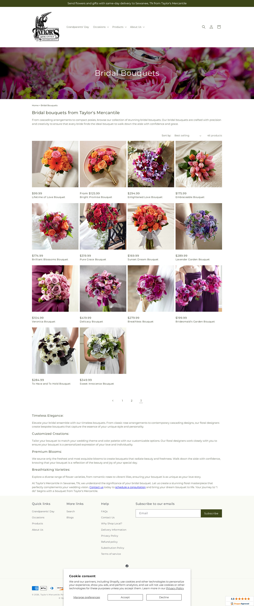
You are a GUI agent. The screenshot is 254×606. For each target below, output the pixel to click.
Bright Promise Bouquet (96, 197)
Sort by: (166, 135)
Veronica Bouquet (43, 321)
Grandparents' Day (43, 511)
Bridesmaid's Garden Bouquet (195, 321)
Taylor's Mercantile (50, 594)
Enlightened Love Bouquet (145, 197)
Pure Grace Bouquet (93, 259)
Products (37, 523)
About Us (37, 529)
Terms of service (111, 553)
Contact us (96, 487)
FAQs (104, 511)
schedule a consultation (130, 487)
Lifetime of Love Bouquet (48, 197)
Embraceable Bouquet (190, 197)
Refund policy (109, 541)
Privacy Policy (175, 588)
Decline (164, 597)
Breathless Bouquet (141, 321)
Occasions (38, 517)
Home (35, 105)
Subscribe (211, 513)
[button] (100, 27)
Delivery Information (113, 529)
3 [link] (141, 400)
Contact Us (108, 517)
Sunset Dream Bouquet (143, 259)
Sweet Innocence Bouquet (97, 383)
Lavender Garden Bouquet (193, 259)
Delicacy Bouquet (91, 321)
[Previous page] (113, 400)
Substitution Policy (112, 547)
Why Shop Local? (111, 523)
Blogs (70, 517)
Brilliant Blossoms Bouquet (50, 259)
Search (71, 511)
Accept (125, 597)
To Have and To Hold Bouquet (51, 383)
